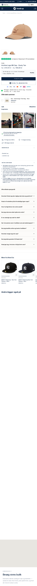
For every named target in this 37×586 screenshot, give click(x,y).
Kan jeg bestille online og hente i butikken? (13, 228)
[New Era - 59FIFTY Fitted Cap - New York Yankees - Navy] (26, 268)
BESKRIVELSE (5, 147)
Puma (2, 63)
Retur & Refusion (7, 162)
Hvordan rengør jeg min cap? (9, 233)
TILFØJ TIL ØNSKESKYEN (20, 83)
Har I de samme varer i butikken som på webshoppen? (17, 223)
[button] (31, 4)
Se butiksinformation (9, 135)
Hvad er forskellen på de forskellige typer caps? (15, 201)
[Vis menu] (2, 9)
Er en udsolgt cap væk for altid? (10, 217)
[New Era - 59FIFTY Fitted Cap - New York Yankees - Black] (9, 268)
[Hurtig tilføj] (16, 275)
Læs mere (13, 102)
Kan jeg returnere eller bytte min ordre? (12, 212)
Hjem (4, 13)
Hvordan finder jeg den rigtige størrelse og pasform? (16, 196)
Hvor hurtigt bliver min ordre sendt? (11, 207)
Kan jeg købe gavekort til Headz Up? (11, 239)
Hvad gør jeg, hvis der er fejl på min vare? (13, 244)
